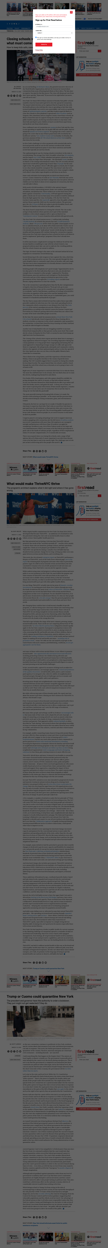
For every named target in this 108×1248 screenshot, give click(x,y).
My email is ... (39, 24)
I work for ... (38, 30)
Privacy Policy (39, 50)
